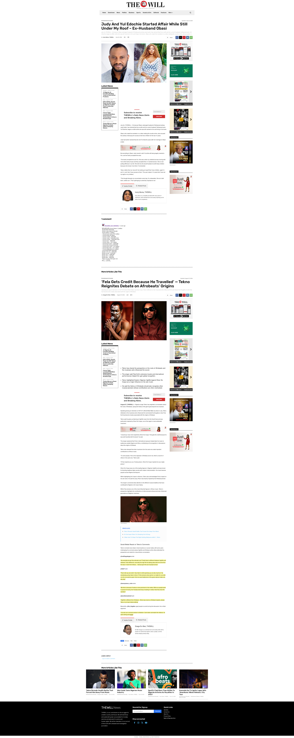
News (104, 110)
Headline (105, 90)
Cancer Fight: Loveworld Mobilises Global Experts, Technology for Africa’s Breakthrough (110, 115)
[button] (190, 12)
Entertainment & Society (107, 20)
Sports (104, 121)
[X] (180, 37)
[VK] (187, 37)
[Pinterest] (184, 37)
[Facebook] (177, 37)
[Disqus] (134, 242)
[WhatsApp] (191, 37)
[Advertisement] (144, 96)
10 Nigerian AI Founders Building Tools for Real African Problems (109, 94)
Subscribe (157, 711)
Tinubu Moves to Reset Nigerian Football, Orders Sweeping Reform (109, 126)
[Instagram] (138, 723)
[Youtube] (146, 723)
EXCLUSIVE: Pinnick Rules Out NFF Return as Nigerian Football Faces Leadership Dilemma (109, 104)
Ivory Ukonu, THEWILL (108, 37)
